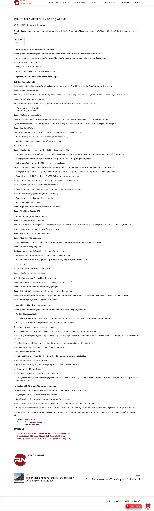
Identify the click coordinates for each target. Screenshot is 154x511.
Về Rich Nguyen (52, 2)
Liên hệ (137, 2)
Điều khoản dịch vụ (114, 501)
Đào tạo (66, 2)
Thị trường (125, 2)
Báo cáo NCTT (80, 2)
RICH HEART (94, 2)
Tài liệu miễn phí (110, 2)
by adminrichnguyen (36, 25)
